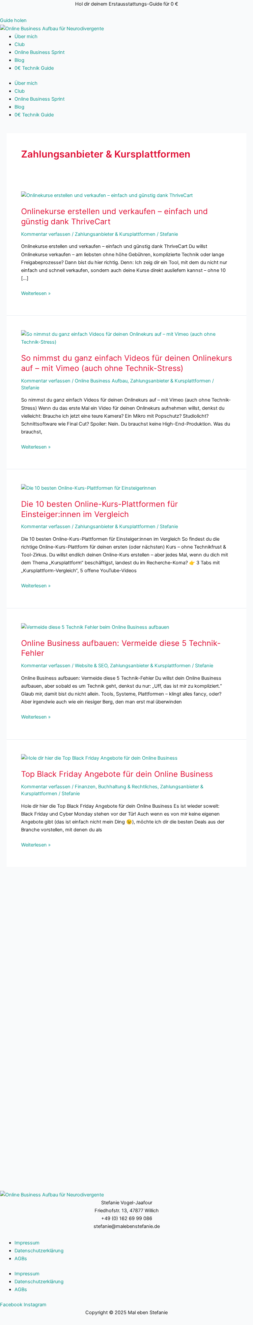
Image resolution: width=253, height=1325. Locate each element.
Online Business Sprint (39, 52)
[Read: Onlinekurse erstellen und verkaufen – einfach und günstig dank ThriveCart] (107, 195)
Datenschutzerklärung (39, 1251)
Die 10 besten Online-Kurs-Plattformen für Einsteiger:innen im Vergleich (99, 509)
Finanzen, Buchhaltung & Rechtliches (116, 787)
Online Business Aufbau (101, 381)
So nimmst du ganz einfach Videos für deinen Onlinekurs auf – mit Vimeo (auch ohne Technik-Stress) (126, 363)
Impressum (27, 1243)
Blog (19, 60)
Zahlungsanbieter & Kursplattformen (115, 234)
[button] (13, 20)
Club (19, 44)
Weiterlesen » (36, 292)
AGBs (20, 1259)
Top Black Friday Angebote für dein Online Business (117, 774)
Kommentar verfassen (45, 234)
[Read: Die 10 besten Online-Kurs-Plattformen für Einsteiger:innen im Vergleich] (88, 488)
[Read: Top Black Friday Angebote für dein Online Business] (99, 758)
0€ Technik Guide (34, 68)
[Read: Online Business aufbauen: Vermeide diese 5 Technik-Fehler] (95, 627)
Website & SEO (91, 666)
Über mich (26, 36)
